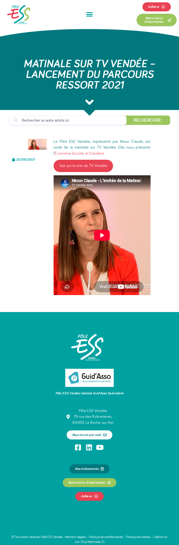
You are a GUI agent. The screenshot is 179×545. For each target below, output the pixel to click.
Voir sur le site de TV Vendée (83, 166)
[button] (89, 14)
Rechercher (147, 120)
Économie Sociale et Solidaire (79, 154)
